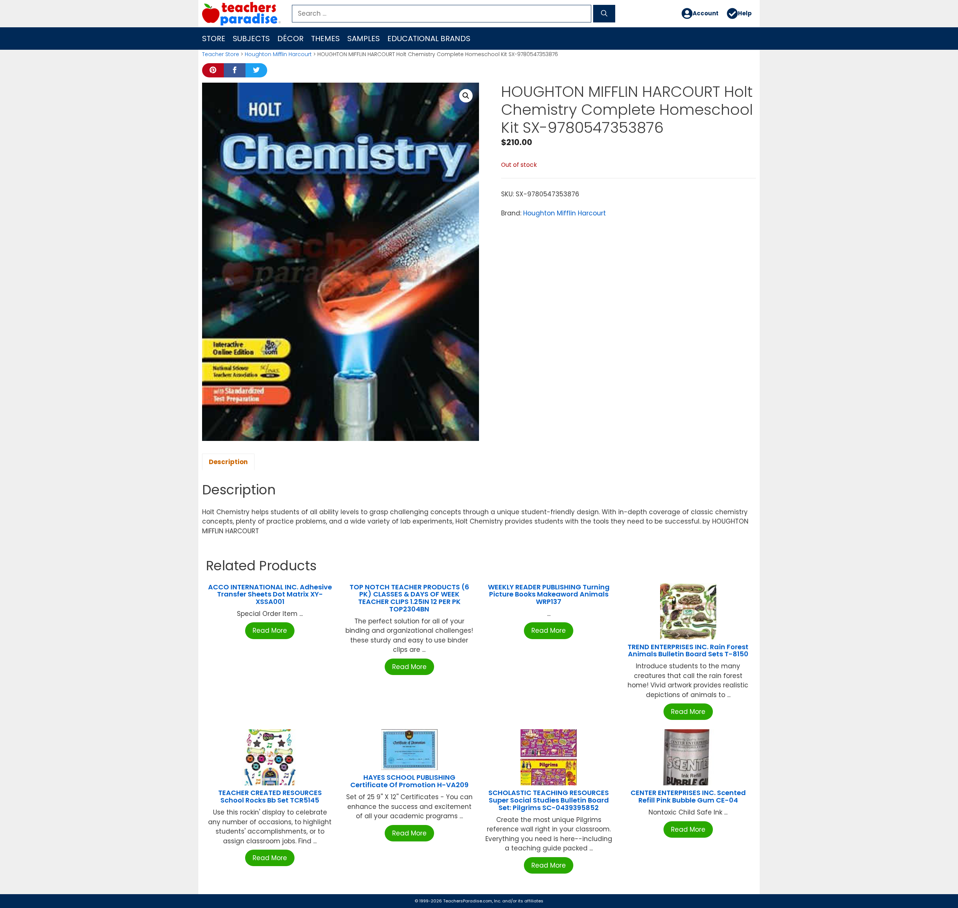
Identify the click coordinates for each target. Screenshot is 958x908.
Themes (325, 38)
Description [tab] (228, 461)
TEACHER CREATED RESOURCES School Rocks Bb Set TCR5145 (270, 796)
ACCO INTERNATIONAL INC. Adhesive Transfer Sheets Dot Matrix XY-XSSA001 (270, 594)
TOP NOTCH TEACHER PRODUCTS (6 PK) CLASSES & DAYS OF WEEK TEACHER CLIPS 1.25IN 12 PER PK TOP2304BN (409, 598)
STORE (213, 38)
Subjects (251, 38)
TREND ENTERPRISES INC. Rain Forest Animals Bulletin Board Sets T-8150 (688, 650)
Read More (270, 630)
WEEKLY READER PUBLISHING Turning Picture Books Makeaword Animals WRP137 (549, 594)
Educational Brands (428, 38)
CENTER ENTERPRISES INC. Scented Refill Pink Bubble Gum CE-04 (688, 796)
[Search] (604, 14)
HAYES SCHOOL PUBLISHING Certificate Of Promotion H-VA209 (409, 781)
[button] (466, 95)
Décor (290, 38)
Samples (363, 38)
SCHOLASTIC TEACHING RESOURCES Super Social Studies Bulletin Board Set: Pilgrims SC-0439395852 (548, 800)
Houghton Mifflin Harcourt (278, 54)
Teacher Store (220, 54)
